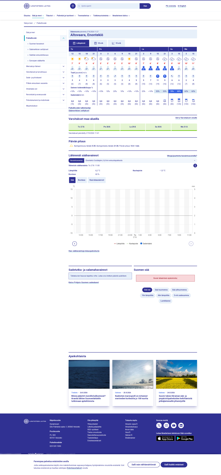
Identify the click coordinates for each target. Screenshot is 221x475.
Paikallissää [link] (41, 23)
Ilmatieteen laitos (120, 16)
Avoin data (129, 429)
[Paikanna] (73, 6)
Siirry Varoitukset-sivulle (186, 118)
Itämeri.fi (128, 435)
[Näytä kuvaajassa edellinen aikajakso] (74, 243)
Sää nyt (147, 290)
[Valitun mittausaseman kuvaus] (195, 165)
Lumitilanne (165, 301)
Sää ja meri (37, 16)
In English (182, 6)
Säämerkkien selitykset (79, 111)
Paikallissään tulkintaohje (80, 108)
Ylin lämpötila (147, 295)
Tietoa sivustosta (94, 432)
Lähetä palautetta (94, 427)
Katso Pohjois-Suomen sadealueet (84, 282)
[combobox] (109, 6)
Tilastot (49, 16)
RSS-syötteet (92, 429)
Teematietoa (83, 16)
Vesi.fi (127, 432)
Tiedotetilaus (92, 438)
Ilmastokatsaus (131, 427)
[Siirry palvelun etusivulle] (45, 6)
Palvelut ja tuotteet (65, 16)
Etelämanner (130, 438)
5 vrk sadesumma (181, 295)
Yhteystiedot (92, 424)
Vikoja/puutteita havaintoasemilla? (182, 156)
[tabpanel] (133, 76)
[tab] (79, 43)
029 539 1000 (55, 446)
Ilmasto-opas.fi (131, 424)
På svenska (171, 6)
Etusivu (27, 16)
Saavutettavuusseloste (96, 435)
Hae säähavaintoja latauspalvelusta (84, 251)
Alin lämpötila (163, 295)
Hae (145, 6)
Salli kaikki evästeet (174, 464)
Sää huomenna (161, 290)
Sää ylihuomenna (179, 290)
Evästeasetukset (94, 441)
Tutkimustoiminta (100, 16)
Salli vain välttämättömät (144, 464)
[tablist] (133, 43)
